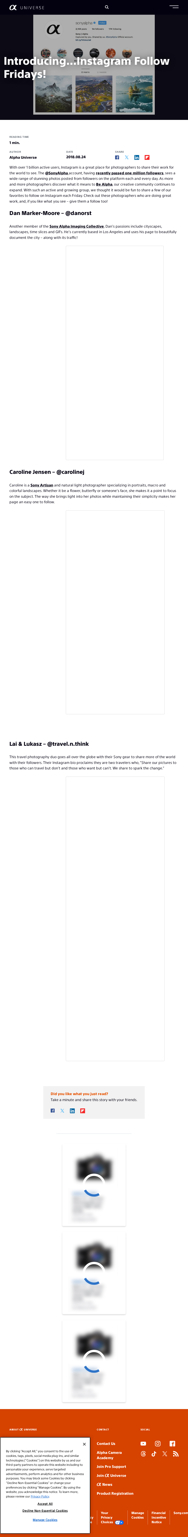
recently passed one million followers (129, 172)
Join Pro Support (111, 1466)
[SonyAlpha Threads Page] (143, 1454)
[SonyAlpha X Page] (165, 1454)
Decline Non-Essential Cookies (45, 1510)
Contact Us (106, 1443)
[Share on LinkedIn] (136, 157)
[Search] (107, 7)
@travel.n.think (68, 743)
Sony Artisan (41, 485)
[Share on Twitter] (127, 157)
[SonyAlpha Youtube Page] (143, 1444)
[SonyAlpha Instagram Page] (157, 1444)
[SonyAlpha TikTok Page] (154, 1454)
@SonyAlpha (57, 172)
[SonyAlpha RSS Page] (176, 1454)
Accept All (45, 1504)
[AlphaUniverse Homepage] (26, 7)
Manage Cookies (45, 1520)
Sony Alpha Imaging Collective (77, 226)
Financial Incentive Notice (159, 1517)
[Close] (84, 1444)
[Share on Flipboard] (147, 157)
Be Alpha (104, 184)
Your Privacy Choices (107, 1517)
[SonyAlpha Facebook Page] (172, 1444)
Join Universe (111, 1475)
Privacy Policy (40, 1496)
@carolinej (70, 471)
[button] (174, 7)
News (106, 1484)
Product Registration (115, 1493)
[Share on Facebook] (117, 157)
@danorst (78, 212)
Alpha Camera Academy (109, 1455)
